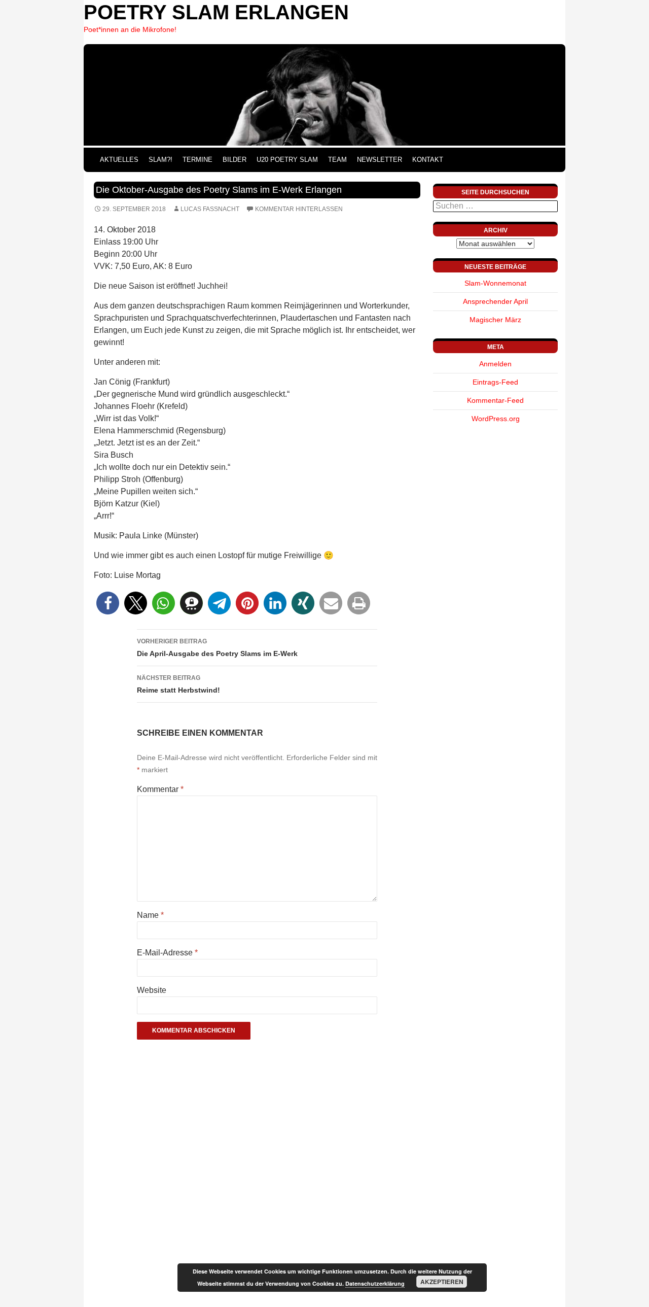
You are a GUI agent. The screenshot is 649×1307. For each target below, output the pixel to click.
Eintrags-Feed (495, 382)
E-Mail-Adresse (167, 952)
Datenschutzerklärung (375, 1283)
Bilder (234, 159)
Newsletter (379, 159)
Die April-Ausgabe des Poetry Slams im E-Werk (217, 648)
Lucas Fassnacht (210, 209)
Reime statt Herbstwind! (178, 684)
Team (337, 159)
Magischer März (495, 320)
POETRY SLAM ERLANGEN (216, 12)
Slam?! (160, 159)
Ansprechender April (495, 301)
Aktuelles (119, 159)
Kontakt (427, 159)
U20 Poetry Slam (287, 159)
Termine (197, 159)
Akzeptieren (441, 1281)
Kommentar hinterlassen (299, 209)
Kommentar (160, 789)
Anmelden (495, 364)
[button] (107, 603)
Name (150, 915)
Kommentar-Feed (495, 400)
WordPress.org (496, 419)
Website (151, 990)
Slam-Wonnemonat (495, 283)
